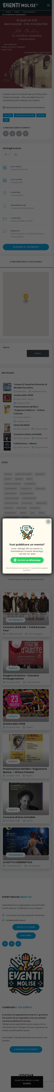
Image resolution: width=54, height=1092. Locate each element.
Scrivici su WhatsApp (27, 560)
